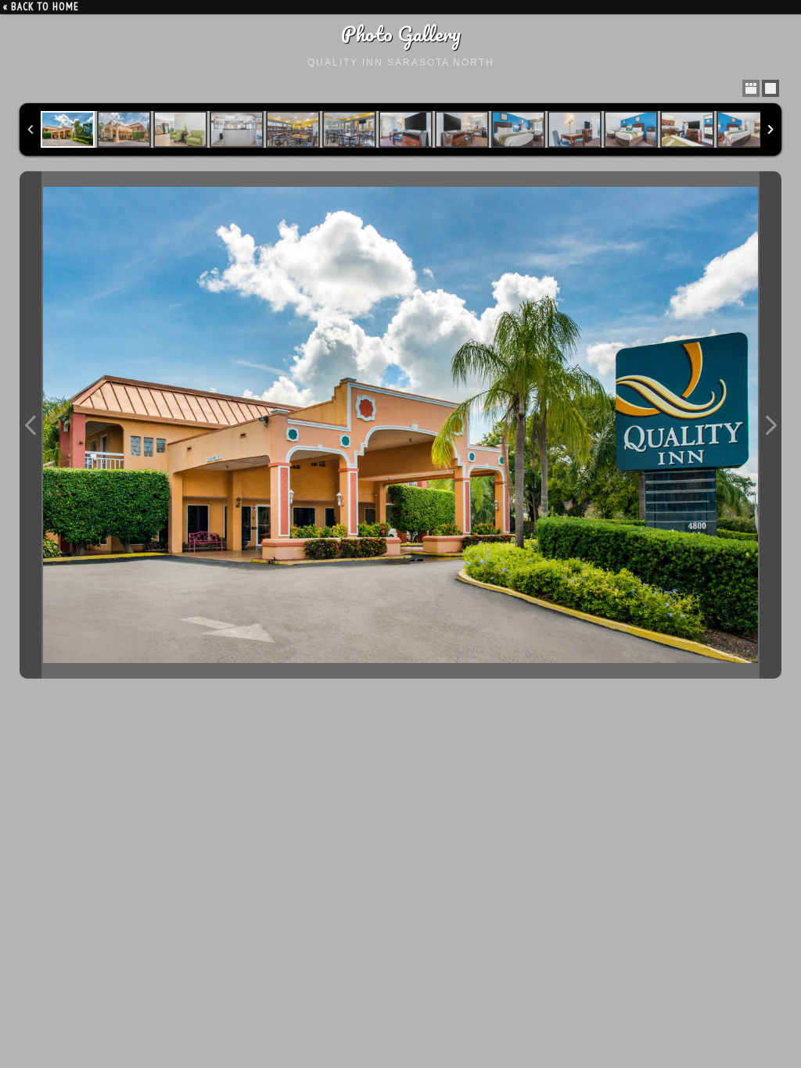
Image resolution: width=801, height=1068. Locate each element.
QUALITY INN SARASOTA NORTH (400, 62)
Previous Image (30, 425)
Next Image (770, 425)
